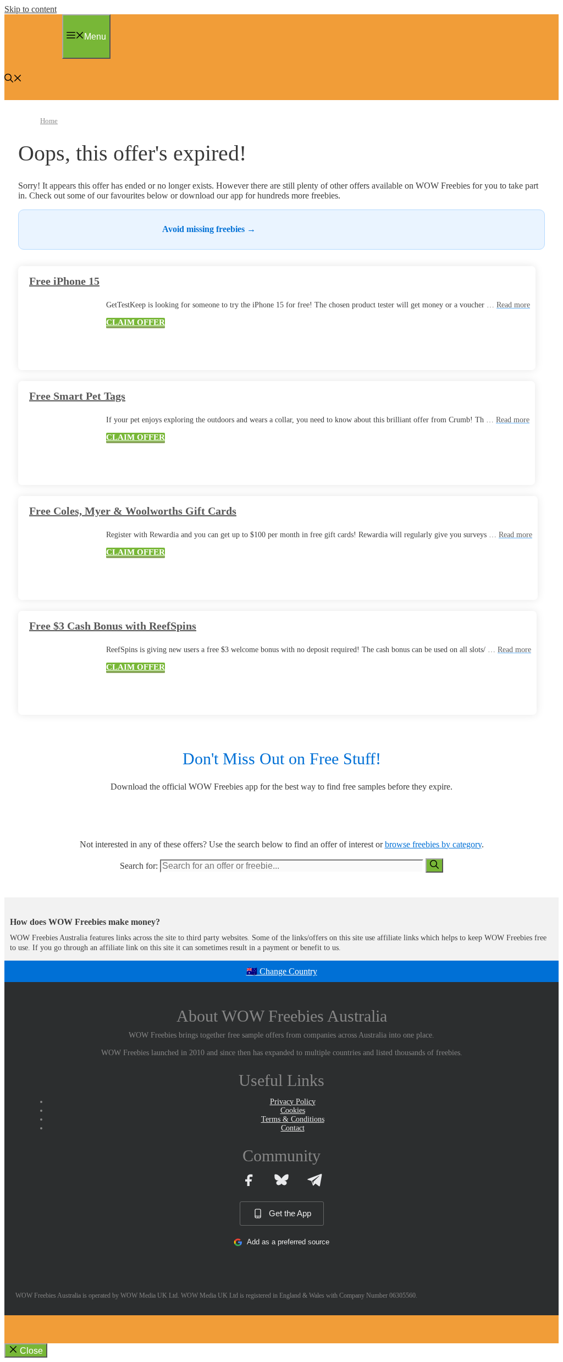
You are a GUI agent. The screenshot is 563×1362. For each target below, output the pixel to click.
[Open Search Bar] (13, 79)
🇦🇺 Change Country (281, 971)
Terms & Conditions (292, 1119)
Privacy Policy (293, 1102)
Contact (293, 1128)
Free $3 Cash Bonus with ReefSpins (112, 626)
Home (49, 121)
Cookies (292, 1110)
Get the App (290, 1213)
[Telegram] (314, 1180)
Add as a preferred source (288, 1242)
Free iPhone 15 (64, 281)
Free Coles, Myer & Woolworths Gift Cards (132, 511)
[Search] (434, 865)
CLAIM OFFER (135, 322)
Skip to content (30, 9)
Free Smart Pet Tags (77, 396)
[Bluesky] (281, 1180)
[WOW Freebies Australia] (30, 52)
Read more (513, 305)
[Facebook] (248, 1180)
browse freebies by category (433, 844)
